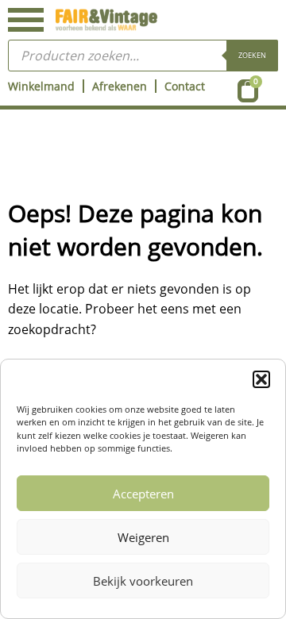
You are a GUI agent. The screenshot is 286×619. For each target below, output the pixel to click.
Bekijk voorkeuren (143, 581)
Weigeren (143, 537)
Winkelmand (41, 86)
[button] (261, 379)
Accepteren (143, 494)
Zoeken (252, 55)
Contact (184, 86)
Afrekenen (119, 86)
